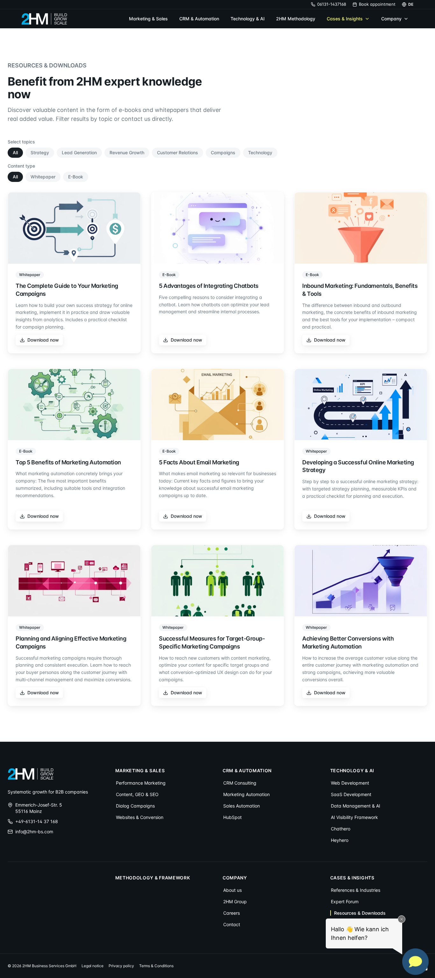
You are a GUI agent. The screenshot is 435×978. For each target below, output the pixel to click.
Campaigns (223, 152)
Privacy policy (121, 965)
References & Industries (355, 890)
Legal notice (92, 965)
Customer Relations (177, 152)
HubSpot (232, 817)
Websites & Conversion (139, 817)
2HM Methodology (295, 18)
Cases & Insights (345, 18)
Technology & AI (248, 18)
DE (411, 4)
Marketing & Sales (148, 18)
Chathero (340, 828)
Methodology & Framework (152, 877)
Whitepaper (43, 176)
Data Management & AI (355, 805)
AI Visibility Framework (354, 817)
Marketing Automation (246, 794)
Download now (43, 340)
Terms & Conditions (156, 965)
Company (391, 18)
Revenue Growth (127, 152)
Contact (231, 924)
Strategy (40, 152)
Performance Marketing (141, 783)
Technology (260, 152)
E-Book (75, 176)
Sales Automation (241, 805)
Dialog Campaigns (135, 805)
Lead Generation (79, 152)
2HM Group (235, 901)
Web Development (350, 783)
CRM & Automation (199, 18)
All (15, 152)
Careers (231, 913)
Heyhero (339, 840)
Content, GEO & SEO (137, 794)
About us (232, 890)
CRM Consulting (239, 783)
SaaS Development (351, 794)
